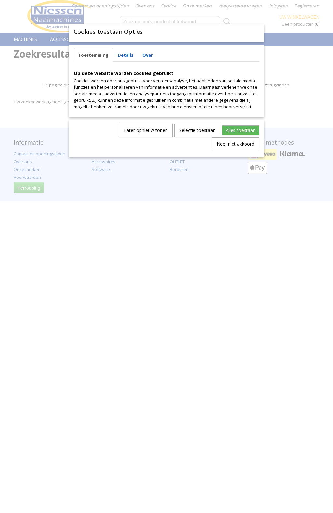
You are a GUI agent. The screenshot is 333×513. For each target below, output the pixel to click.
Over (147, 55)
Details (125, 55)
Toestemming (93, 55)
